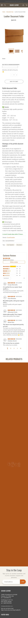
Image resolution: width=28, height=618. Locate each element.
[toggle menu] (1, 5)
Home (3, 11)
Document (19, 244)
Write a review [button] (14, 262)
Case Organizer (10, 244)
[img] (11, 282)
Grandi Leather (11, 237)
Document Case (9, 11)
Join (22, 581)
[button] (6, 266)
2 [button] (10, 348)
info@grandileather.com (7, 606)
